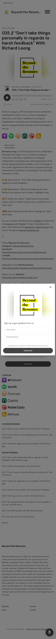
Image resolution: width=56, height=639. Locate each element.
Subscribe (28, 350)
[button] (50, 287)
